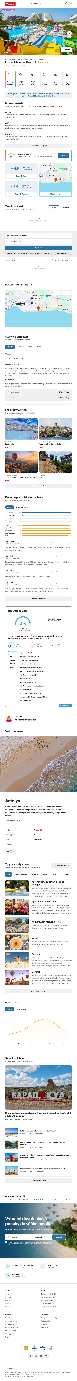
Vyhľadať (38, 248)
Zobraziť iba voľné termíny (63, 260)
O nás (7, 1294)
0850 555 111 (52, 1265)
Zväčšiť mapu (63, 293)
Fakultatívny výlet (21, 874)
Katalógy (8, 1334)
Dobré (10, 518)
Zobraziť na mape (63, 865)
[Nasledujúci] (69, 33)
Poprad (67, 1199)
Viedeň (9, 1199)
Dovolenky (43, 4)
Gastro (55, 874)
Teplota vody (21, 1009)
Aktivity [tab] (10, 347)
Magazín (8, 1304)
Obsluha (12, 660)
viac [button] (45, 565)
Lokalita (12, 664)
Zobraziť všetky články (38, 1181)
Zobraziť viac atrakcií (38, 486)
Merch (7, 1337)
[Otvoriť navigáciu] (71, 4)
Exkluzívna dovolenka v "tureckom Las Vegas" (38, 1131)
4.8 (24, 66)
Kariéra (7, 1300)
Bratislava (39, 1199)
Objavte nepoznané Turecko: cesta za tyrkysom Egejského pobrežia (42, 1143)
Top (8, 874)
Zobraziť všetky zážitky (38, 991)
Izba (11, 656)
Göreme (36, 971)
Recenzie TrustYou (21, 194)
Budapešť (24, 1199)
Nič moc (10, 521)
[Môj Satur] (66, 4)
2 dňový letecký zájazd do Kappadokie (20, 478)
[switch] (51, 260)
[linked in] (36, 1356)
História (45, 874)
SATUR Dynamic (10, 1331)
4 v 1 (41, 478)
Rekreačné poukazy (11, 1327)
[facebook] (30, 1356)
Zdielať (12, 851)
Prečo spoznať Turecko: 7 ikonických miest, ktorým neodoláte (43, 1169)
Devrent (36, 954)
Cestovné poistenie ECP (49, 1294)
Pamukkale (9, 444)
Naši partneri (45, 1327)
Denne (54, 208)
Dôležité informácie (11, 1318)
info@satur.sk (17, 1274)
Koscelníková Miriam (25, 718)
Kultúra (65, 874)
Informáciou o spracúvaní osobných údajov (18, 1244)
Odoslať (59, 1237)
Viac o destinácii (11, 820)
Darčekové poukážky (47, 1297)
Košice (53, 1199)
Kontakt (7, 1307)
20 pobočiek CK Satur (21, 1265)
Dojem (12, 667)
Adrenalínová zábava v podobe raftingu (48, 883)
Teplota (9, 1009)
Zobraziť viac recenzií (38, 599)
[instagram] (41, 1356)
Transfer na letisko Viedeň (49, 1307)
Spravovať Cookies (10, 1368)
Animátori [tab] (20, 347)
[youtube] (46, 1356)
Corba (35, 937)
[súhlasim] (52, 542)
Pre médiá (44, 1324)
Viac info (63, 155)
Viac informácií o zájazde (38, 146)
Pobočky (8, 1297)
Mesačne (66, 208)
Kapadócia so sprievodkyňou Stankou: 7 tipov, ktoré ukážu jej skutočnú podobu (38, 1114)
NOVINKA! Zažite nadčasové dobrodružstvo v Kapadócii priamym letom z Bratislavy (45, 1156)
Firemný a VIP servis (47, 1304)
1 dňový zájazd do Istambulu (50, 444)
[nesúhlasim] (56, 542)
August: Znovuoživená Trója (46, 921)
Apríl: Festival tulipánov (44, 901)
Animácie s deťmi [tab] (35, 347)
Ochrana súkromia (11, 1321)
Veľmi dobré (11, 515)
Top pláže (35, 874)
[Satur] (10, 4)
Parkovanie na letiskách (48, 1300)
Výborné (10, 513)
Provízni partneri (46, 1321)
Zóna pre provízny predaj (49, 1318)
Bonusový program (11, 1324)
